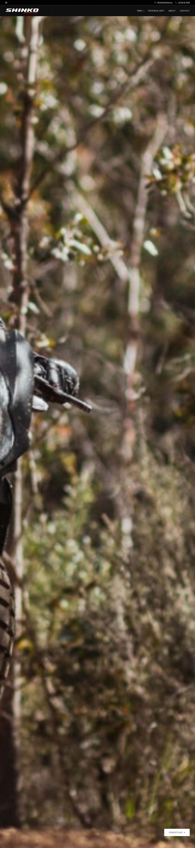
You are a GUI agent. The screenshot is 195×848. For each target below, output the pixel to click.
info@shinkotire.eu (164, 2)
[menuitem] (141, 10)
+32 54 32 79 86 (184, 2)
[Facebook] (6, 2)
